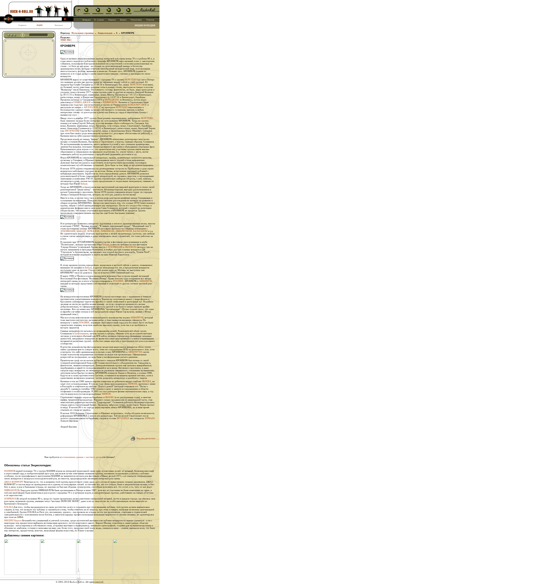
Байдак (84, 183)
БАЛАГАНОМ (140, 231)
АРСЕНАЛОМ (91, 107)
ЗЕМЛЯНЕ (118, 281)
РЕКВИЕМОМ (110, 102)
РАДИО (40, 25)
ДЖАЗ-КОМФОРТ (13, 482)
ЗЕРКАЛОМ (93, 231)
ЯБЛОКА (146, 381)
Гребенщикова (81, 333)
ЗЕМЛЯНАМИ (67, 231)
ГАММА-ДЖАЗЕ (82, 102)
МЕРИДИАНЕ (111, 99)
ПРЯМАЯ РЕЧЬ (12, 490)
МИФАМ (132, 384)
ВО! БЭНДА (123, 418)
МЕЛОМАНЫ (72, 130)
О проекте (22, 25)
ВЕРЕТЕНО (131, 79)
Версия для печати (146, 438)
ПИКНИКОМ (107, 231)
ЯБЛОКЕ (109, 397)
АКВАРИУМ (145, 281)
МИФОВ (106, 394)
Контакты (59, 25)
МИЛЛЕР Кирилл (13, 520)
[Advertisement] (25, 57)
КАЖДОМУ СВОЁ (137, 104)
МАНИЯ (8, 471)
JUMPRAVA (10, 498)
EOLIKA (8, 507)
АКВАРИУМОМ (123, 231)
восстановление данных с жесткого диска (81, 457)
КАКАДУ (81, 231)
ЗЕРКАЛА (150, 418)
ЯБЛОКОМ (130, 247)
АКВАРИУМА (135, 352)
